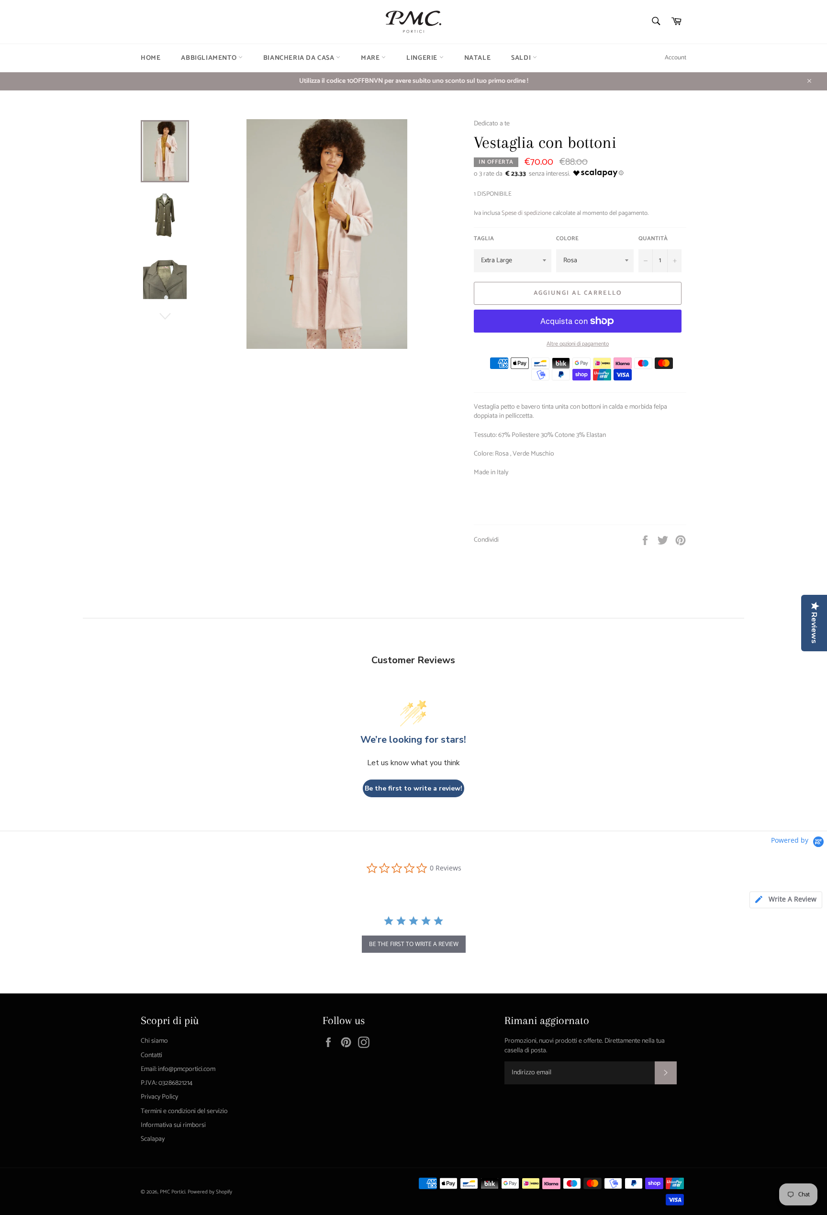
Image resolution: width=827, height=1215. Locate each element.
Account (675, 58)
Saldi (522, 58)
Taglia (484, 239)
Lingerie (422, 58)
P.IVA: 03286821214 (166, 1083)
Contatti (151, 1055)
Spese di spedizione (526, 213)
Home (150, 58)
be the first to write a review (413, 944)
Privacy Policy (159, 1097)
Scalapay (153, 1139)
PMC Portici (172, 1192)
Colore (567, 239)
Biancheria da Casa (299, 58)
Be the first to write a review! (413, 788)
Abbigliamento (209, 58)
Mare (371, 58)
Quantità (653, 239)
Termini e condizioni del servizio (184, 1111)
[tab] (785, 900)
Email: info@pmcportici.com (178, 1069)
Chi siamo (154, 1041)
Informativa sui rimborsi (173, 1125)
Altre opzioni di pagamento (578, 344)
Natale (477, 58)
